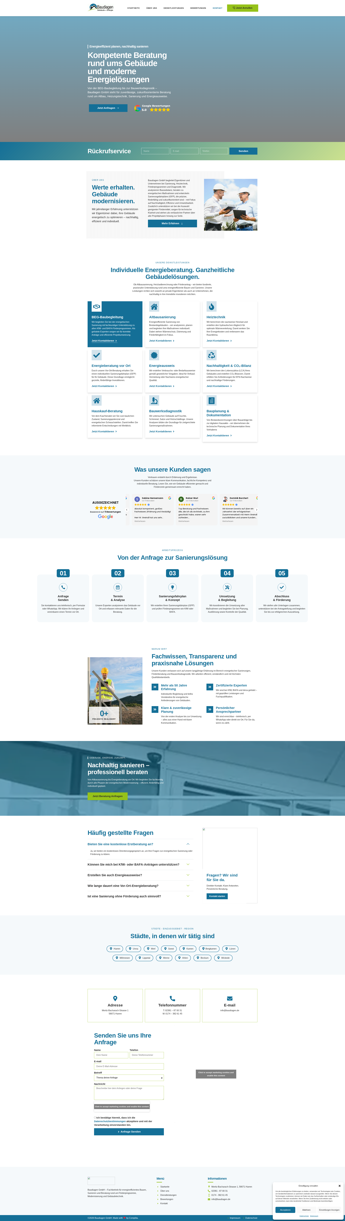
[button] (339, 1186)
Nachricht (99, 1084)
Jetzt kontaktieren (103, 340)
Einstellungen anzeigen (329, 1210)
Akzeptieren (285, 1210)
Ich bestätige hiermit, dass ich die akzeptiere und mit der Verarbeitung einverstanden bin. (123, 1121)
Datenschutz (304, 1216)
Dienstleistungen (174, 8)
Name (97, 1050)
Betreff (98, 1072)
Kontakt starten (217, 896)
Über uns (151, 8)
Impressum (314, 1216)
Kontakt (217, 8)
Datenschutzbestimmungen (110, 1121)
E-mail (97, 1061)
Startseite (133, 8)
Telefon (134, 1050)
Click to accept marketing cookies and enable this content (122, 1106)
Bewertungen (198, 8)
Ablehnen (306, 1210)
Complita (133, 1218)
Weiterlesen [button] (135, 521)
